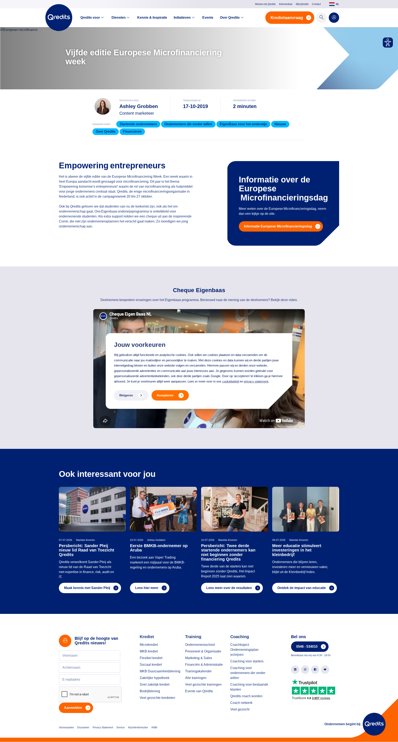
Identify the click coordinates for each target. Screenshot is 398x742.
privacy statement (256, 381)
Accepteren (165, 395)
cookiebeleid (230, 381)
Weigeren (126, 395)
